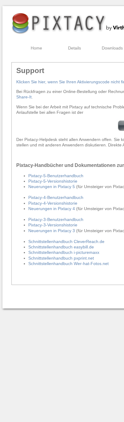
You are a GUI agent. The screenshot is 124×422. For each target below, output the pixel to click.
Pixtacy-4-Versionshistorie (52, 203)
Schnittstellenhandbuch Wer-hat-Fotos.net (68, 263)
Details (74, 48)
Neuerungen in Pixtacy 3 (51, 230)
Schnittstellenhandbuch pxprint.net (61, 258)
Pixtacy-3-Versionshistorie (52, 224)
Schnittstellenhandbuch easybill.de (61, 247)
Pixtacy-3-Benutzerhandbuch (55, 219)
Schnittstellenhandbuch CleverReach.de (66, 241)
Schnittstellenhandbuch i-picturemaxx (63, 252)
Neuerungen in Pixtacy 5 (51, 186)
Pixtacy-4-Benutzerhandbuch (55, 197)
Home (36, 48)
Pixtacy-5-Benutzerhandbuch (55, 175)
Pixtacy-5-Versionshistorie (52, 181)
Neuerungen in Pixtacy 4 (51, 208)
